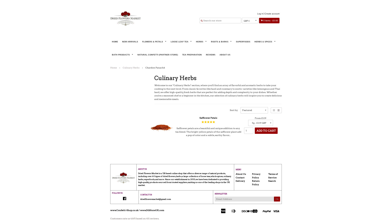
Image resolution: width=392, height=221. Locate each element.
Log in (260, 13)
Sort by (234, 110)
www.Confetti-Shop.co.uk (124, 210)
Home (115, 42)
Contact (240, 177)
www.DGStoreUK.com (152, 210)
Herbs (200, 42)
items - (270, 20)
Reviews (210, 55)
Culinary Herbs (131, 67)
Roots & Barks (220, 42)
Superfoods (243, 42)
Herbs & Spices (263, 42)
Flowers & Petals (153, 42)
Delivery (240, 181)
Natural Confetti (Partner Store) (158, 55)
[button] (208, 122)
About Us (225, 55)
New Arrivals (130, 42)
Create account (272, 13)
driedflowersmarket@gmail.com (155, 199)
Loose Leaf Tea (180, 42)
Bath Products (121, 55)
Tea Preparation (192, 55)
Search (272, 181)
